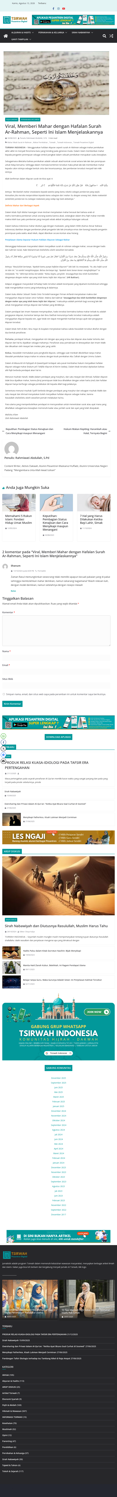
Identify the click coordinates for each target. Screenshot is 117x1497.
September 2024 (58, 1125)
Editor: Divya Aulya (27, 931)
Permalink (42, 571)
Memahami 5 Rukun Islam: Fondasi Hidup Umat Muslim (18, 519)
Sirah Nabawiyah (81, 32)
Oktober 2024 (58, 1120)
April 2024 (58, 1148)
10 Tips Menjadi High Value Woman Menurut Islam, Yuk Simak (86, 1311)
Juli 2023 (58, 1191)
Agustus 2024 (58, 1129)
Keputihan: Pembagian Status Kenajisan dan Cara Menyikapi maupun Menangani (29, 431)
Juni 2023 (58, 1195)
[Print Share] (3, 761)
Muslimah (7, 1429)
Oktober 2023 (58, 1176)
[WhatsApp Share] (3, 736)
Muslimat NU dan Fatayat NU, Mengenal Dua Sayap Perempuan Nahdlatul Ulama (29, 1311)
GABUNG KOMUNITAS (58, 1068)
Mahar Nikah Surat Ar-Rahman (19, 142)
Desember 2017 (58, 1214)
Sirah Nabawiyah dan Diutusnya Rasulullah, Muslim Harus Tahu (56, 925)
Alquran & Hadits (21, 32)
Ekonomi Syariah (10, 1399)
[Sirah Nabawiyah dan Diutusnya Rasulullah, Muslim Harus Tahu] (58, 885)
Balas (13, 591)
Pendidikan (7, 1447)
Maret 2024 (58, 1153)
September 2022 (58, 1209)
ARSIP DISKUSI (11, 920)
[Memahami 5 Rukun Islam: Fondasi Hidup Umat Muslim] (19, 496)
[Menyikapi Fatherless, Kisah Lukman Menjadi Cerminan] (11, 819)
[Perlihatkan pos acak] (111, 36)
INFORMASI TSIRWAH (12, 1417)
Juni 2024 (58, 1139)
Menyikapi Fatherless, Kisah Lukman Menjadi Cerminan (50, 817)
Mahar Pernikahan (40, 142)
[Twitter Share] (3, 748)
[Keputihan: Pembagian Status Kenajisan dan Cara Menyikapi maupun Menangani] (56, 496)
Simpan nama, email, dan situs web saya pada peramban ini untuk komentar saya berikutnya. (56, 694)
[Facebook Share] (3, 742)
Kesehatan (7, 1423)
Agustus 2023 (58, 1186)
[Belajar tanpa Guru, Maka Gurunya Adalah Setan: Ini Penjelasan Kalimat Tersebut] (11, 982)
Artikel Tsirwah (9, 1393)
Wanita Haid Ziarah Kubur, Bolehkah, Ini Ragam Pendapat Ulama (54, 965)
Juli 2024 (58, 1134)
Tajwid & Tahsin (10, 1465)
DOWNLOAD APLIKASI (58, 737)
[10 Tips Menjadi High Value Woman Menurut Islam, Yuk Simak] (87, 1299)
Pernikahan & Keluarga (51, 32)
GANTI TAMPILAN (19, 39)
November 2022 (58, 1205)
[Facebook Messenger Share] (3, 755)
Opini (8, 756)
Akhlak (5, 1375)
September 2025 (58, 1082)
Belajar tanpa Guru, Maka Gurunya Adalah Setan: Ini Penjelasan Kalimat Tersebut (62, 980)
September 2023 (58, 1181)
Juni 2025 (58, 1087)
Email (6, 665)
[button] (32, 33)
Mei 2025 (58, 1092)
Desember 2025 (58, 1078)
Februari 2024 (58, 1158)
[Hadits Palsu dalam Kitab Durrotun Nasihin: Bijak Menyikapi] (11, 952)
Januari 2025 (58, 1106)
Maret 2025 (58, 1096)
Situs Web (7, 679)
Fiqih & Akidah (11, 120)
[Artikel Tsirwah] (5, 36)
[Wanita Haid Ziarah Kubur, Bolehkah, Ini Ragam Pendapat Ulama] (11, 967)
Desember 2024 (58, 1111)
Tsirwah (52, 142)
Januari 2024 (58, 1162)
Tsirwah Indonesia (64, 142)
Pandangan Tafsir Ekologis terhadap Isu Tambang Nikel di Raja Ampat (36, 1358)
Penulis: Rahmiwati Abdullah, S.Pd (33, 138)
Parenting (7, 1441)
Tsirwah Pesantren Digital (83, 142)
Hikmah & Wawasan (12, 1411)
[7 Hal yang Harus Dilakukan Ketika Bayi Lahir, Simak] (93, 496)
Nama (6, 651)
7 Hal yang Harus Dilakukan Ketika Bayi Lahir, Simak (91, 519)
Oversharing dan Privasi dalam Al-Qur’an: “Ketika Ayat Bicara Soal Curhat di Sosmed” (45, 803)
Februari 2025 (58, 1101)
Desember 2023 (58, 1167)
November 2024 (58, 1115)
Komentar (8, 612)
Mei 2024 (58, 1144)
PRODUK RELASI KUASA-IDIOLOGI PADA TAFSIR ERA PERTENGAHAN (46, 765)
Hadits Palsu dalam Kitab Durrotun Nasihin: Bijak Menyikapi (52, 950)
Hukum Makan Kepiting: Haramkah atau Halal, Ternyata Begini (85, 431)
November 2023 (58, 1172)
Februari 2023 (58, 1200)
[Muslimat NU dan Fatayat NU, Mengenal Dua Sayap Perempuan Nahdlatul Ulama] (30, 1299)
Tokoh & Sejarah (10, 1471)
